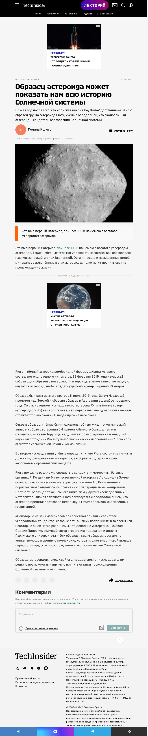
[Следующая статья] (74, 639)
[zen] (39, 668)
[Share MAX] (55, 731)
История (41, 139)
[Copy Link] (129, 731)
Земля (57, 139)
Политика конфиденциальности (34, 682)
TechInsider (34, 5)
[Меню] (17, 5)
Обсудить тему (123, 130)
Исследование (28, 139)
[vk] (24, 668)
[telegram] (31, 668)
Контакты (21, 686)
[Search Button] (123, 5)
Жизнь (49, 139)
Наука (18, 80)
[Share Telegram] (92, 731)
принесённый (67, 248)
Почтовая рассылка (114, 5)
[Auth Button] (131, 5)
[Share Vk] (18, 731)
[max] (46, 668)
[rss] (17, 668)
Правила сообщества (27, 678)
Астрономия (31, 80)
